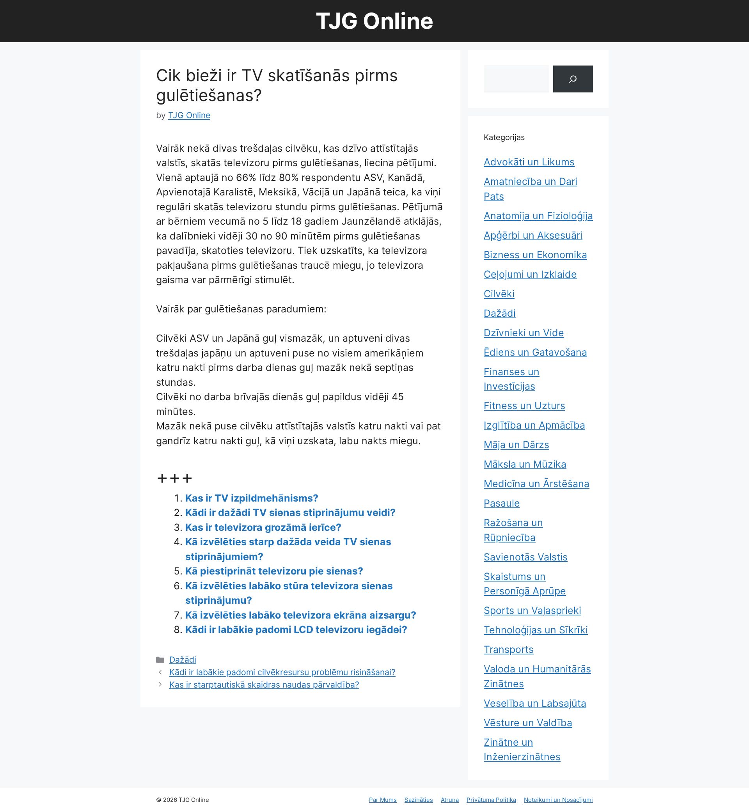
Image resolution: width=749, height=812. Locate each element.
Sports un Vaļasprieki (532, 610)
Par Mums (383, 799)
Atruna (450, 799)
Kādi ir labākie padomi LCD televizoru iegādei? (296, 629)
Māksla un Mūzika (525, 464)
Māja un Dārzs (516, 444)
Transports (509, 649)
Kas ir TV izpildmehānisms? (251, 498)
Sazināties (419, 799)
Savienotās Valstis (526, 557)
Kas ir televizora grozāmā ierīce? (263, 527)
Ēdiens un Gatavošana (535, 352)
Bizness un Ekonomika (535, 255)
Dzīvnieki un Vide (524, 333)
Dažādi (182, 659)
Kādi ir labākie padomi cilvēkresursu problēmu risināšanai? (282, 672)
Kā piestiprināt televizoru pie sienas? (274, 571)
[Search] (573, 79)
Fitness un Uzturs (524, 405)
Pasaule (502, 503)
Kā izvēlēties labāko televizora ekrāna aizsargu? (300, 615)
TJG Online (374, 20)
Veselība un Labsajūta (535, 703)
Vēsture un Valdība (528, 723)
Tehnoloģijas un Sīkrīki (536, 630)
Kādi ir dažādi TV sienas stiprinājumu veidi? (290, 512)
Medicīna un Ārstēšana (536, 483)
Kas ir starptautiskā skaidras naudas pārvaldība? (264, 684)
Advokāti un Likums (529, 162)
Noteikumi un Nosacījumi (558, 799)
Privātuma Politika (491, 799)
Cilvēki (499, 294)
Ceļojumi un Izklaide (530, 274)
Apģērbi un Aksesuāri (533, 235)
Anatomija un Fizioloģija (538, 216)
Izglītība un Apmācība (534, 425)
